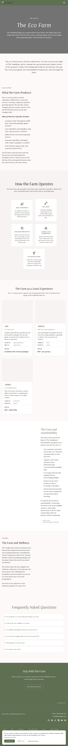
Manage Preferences (33, 741)
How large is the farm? (13, 649)
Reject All (21, 741)
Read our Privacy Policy (10, 737)
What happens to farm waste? (15, 643)
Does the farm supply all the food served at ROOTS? (22, 636)
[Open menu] (64, 2)
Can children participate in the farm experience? (21, 630)
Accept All (9, 741)
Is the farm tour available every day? (18, 623)
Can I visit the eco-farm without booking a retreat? (22, 617)
